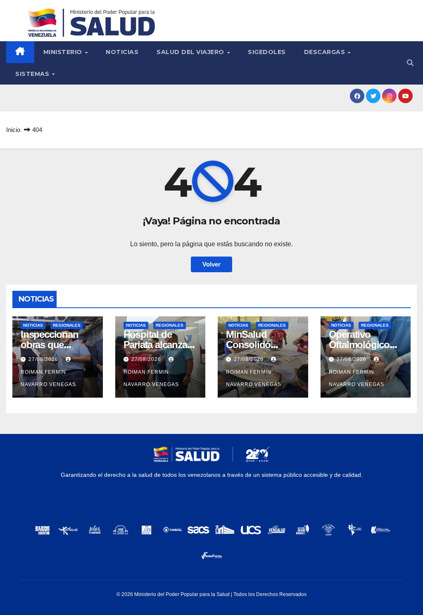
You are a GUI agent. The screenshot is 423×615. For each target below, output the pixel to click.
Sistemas (33, 74)
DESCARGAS (325, 52)
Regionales (67, 325)
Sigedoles (267, 52)
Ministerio (63, 52)
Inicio (13, 129)
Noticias (122, 52)
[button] (410, 62)
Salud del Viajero (191, 52)
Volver (211, 264)
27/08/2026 (44, 359)
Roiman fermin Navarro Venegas (48, 378)
